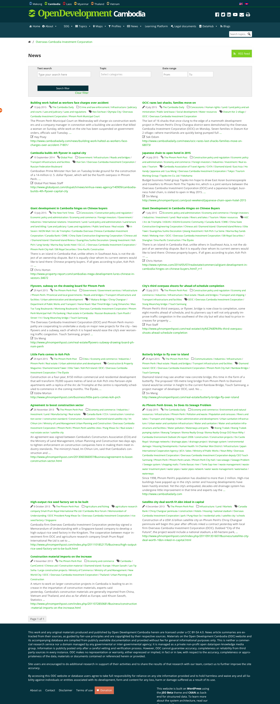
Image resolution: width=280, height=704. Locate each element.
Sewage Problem (240, 459)
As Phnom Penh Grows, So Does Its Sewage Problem (176, 405)
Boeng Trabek (222, 428)
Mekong (37, 4)
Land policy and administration (105, 222)
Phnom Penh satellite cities (87, 428)
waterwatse (241, 469)
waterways (148, 473)
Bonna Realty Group (192, 432)
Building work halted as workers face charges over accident (69, 102)
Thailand (99, 4)
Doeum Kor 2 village (234, 111)
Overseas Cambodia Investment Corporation (64, 42)
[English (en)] (241, 4)
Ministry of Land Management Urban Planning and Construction (77, 423)
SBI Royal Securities (65, 249)
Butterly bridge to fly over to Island (165, 354)
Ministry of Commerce (81, 570)
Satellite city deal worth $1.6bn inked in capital (173, 502)
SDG (66, 26)
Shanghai (147, 240)
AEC (246, 217)
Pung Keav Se (194, 515)
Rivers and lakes (199, 217)
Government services (109, 290)
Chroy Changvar (117, 299)
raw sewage (223, 459)
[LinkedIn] (229, 15)
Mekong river (157, 235)
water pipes (173, 469)
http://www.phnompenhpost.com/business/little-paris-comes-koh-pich (75, 397)
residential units (212, 515)
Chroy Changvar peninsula (164, 511)
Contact (50, 690)
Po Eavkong (59, 313)
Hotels (197, 511)
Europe (106, 565)
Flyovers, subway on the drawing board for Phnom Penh (67, 286)
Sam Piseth (124, 313)
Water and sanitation (206, 423)
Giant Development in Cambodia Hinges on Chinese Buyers (181, 208)
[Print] (248, 15)
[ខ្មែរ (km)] (246, 4)
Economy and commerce (177, 162)
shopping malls (170, 464)
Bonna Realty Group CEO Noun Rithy (224, 432)
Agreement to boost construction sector (57, 405)
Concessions (197, 107)
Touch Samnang (79, 317)
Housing (207, 511)
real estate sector (39, 432)
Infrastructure (118, 107)
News (134, 26)
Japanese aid (157, 171)
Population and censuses (222, 414)
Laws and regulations (75, 111)
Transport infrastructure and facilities (50, 162)
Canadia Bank (52, 235)
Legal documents (185, 26)
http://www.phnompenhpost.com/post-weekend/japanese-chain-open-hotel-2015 (194, 200)
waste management (230, 464)
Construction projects (221, 437)
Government (85, 157)
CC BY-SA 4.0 (195, 632)
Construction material (70, 565)
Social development (187, 111)
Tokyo (231, 171)
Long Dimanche (120, 304)
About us (36, 690)
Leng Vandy (43, 244)
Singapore (51, 520)
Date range (169, 68)
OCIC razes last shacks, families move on (169, 102)
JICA (182, 450)
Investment (231, 162)
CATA (210, 166)
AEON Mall (44, 231)
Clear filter (82, 93)
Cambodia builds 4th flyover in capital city (58, 153)
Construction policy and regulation (211, 157)
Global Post (67, 157)
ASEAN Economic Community (188, 222)
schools (241, 515)
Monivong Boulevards (66, 308)
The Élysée (188, 240)
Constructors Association (82, 418)
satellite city (57, 432)
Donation (106, 690)
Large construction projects (52, 570)
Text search (44, 68)
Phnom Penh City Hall (41, 249)
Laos (69, 4)
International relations (54, 222)
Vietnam (115, 4)
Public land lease (166, 111)
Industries (218, 162)
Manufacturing (59, 414)
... (70, 132)
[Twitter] (223, 15)
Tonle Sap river (210, 464)
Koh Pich (209, 231)
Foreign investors (201, 162)
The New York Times (63, 212)
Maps (99, 26)
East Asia (238, 166)
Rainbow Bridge (239, 368)
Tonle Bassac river (190, 464)
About (49, 26)
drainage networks (160, 441)
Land (224, 107)
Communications (204, 358)
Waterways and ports (197, 428)
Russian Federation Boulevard (46, 166)
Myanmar (83, 4)
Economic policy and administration (49, 217)
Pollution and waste (197, 414)
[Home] (29, 42)
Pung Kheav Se (111, 428)
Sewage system (152, 464)
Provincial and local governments (64, 295)
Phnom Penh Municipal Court (84, 116)
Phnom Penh (38, 295)
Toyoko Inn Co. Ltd (169, 175)
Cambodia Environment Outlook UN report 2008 (167, 437)
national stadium (223, 511)
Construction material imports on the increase (61, 556)
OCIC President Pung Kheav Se (64, 515)
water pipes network (192, 469)
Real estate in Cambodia (80, 313)
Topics (83, 26)
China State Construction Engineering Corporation (95, 235)
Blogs (226, 26)
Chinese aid (130, 235)
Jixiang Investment (120, 240)
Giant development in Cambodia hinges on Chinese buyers (68, 208)
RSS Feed (244, 53)
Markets (227, 506)
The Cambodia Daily (63, 107)
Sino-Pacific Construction (91, 249)
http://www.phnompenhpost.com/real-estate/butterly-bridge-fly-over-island (190, 397)
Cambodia (125, 561)
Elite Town (73, 368)
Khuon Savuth (119, 565)
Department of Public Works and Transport (53, 304)
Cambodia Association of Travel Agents (184, 166)
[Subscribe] (241, 15)
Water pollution (176, 428)
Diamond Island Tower (54, 368)
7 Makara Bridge (98, 299)
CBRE (64, 235)
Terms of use (84, 690)
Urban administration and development (62, 299)
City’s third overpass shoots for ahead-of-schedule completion (183, 286)
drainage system (217, 441)
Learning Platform (156, 26)
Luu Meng (171, 171)
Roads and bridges (120, 157)
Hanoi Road (84, 304)
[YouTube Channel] (235, 15)
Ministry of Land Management (110, 570)
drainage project (198, 441)
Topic (103, 68)
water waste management (219, 469)
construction (116, 414)
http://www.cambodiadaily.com (162, 494)
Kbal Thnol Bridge (101, 304)
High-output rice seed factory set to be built (59, 502)
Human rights (213, 107)
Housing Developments (165, 446)
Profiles (116, 26)
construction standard (55, 418)
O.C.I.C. (82, 244)
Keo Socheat (99, 111)
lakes (188, 450)
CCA (105, 414)
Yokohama (186, 175)
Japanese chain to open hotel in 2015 (166, 153)
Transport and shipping (232, 295)
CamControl (36, 565)
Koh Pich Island (89, 368)
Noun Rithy (226, 450)
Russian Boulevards (105, 313)
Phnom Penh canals (180, 459)
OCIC (145, 116)
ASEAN (167, 222)
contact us (210, 664)
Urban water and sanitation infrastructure (171, 423)
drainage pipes (179, 441)
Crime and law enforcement (94, 107)
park (183, 515)
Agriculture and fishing (97, 506)
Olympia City (114, 111)
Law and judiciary (53, 111)
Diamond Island (222, 166)
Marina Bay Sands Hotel (63, 244)
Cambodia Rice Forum (94, 511)
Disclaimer (65, 690)
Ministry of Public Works (206, 450)
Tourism (152, 166)
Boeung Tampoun (170, 432)
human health (187, 446)
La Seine (219, 231)
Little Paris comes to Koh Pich (50, 354)
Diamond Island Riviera (62, 240)
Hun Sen (80, 162)
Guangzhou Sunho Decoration (92, 240)
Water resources (208, 111)
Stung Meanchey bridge (56, 317)
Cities (86, 358)
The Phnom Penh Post (175, 157)
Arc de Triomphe (61, 231)
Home (36, 26)
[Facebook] (217, 15)
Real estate (118, 226)
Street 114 (36, 317)
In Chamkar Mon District (209, 446)
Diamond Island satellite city (112, 418)
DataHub (208, 26)
